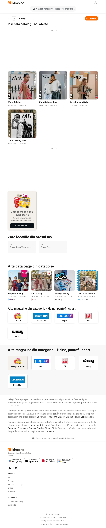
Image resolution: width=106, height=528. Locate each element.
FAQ (9, 477)
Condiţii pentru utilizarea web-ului (53, 521)
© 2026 (53, 514)
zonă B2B (12, 505)
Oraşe (10, 488)
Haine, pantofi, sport (40, 425)
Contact (11, 481)
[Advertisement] (53, 50)
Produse (11, 491)
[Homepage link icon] (33, 438)
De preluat (93, 18)
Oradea (69, 416)
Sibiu (83, 416)
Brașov (61, 416)
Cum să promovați (15, 501)
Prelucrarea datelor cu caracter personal (53, 524)
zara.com (50, 431)
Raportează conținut (16, 484)
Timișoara (52, 416)
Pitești (77, 416)
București (41, 416)
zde (54, 413)
